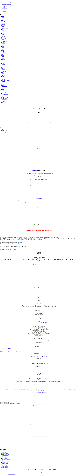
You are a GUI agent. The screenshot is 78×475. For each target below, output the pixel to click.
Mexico (3, 67)
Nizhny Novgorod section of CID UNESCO (39, 356)
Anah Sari (34, 170)
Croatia (3, 39)
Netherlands (4, 70)
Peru (2, 77)
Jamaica (3, 57)
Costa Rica (3, 37)
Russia (3, 82)
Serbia (3, 84)
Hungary (3, 52)
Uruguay (3, 100)
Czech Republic (4, 41)
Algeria (3, 17)
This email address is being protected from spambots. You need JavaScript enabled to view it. (19, 259)
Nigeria (3, 73)
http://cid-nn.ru (39, 260)
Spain (3, 89)
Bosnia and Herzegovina (5, 28)
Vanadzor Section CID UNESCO (6, 348)
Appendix (3, 9)
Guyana (3, 49)
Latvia (3, 62)
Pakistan (3, 74)
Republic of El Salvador (5, 80)
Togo (3, 93)
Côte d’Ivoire (4, 38)
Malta (3, 66)
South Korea (4, 88)
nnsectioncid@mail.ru (70, 259)
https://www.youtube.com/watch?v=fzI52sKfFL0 (39, 382)
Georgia (3, 46)
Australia (3, 21)
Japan (3, 58)
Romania (3, 81)
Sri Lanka (3, 90)
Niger (3, 72)
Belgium (3, 25)
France (3, 45)
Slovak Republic (4, 86)
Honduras (3, 51)
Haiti (3, 50)
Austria (3, 22)
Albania (3, 16)
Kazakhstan (4, 59)
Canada (3, 33)
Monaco (3, 68)
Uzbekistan (3, 101)
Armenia (3, 19)
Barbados (3, 24)
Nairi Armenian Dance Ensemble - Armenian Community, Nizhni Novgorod (13, 351)
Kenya (3, 60)
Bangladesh (4, 23)
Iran (2, 54)
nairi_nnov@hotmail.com (16, 403)
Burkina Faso (4, 31)
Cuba (3, 40)
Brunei (3, 30)
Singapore (3, 85)
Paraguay (3, 76)
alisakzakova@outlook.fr (4, 131)
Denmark (3, 42)
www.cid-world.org (42, 472)
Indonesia (3, 53)
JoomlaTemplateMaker (11, 474)
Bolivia (3, 27)
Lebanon (3, 63)
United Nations (4, 99)
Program (5, 7)
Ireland (3, 55)
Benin (3, 26)
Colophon (5, 10)
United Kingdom (4, 98)
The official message (5, 8)
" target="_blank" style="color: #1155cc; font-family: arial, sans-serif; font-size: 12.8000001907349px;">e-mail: (50, 259)
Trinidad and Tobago (5, 94)
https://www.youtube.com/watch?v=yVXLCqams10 (39, 392)
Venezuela (3, 102)
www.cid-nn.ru (19, 242)
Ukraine (3, 96)
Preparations (5, 5)
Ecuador (3, 43)
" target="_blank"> (51, 378)
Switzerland (4, 91)
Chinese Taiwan (4, 92)
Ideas (4, 6)
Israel (3, 56)
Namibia (3, 69)
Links (5, 11)
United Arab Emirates (5, 97)
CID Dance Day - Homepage (6, 4)
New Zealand (4, 71)
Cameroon (3, 32)
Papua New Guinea (5, 75)
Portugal (3, 79)
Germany (3, 47)
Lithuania (3, 64)
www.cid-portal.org (36, 472)
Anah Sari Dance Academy (5, 350)
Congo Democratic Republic (6, 36)
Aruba (3, 20)
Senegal (3, 83)
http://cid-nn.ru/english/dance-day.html (11, 249)
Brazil (3, 29)
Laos (3, 61)
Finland (3, 44)
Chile (3, 34)
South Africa (4, 87)
